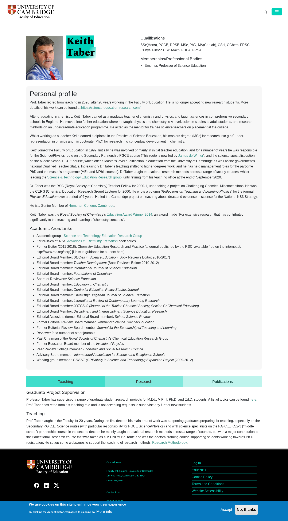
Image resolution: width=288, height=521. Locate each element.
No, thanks (246, 509)
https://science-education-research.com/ (110, 107)
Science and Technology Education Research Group (103, 236)
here (253, 399)
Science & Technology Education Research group (84, 177)
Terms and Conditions (208, 484)
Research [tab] (144, 382)
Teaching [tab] (65, 382)
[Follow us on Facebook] (37, 485)
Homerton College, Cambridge (91, 205)
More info (104, 511)
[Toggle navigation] (277, 11)
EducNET (199, 470)
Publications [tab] (222, 382)
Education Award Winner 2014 (129, 214)
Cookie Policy (202, 477)
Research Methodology (169, 442)
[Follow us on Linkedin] (47, 485)
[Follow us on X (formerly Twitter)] (56, 485)
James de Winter (190, 155)
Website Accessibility (207, 491)
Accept (226, 509)
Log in (196, 463)
